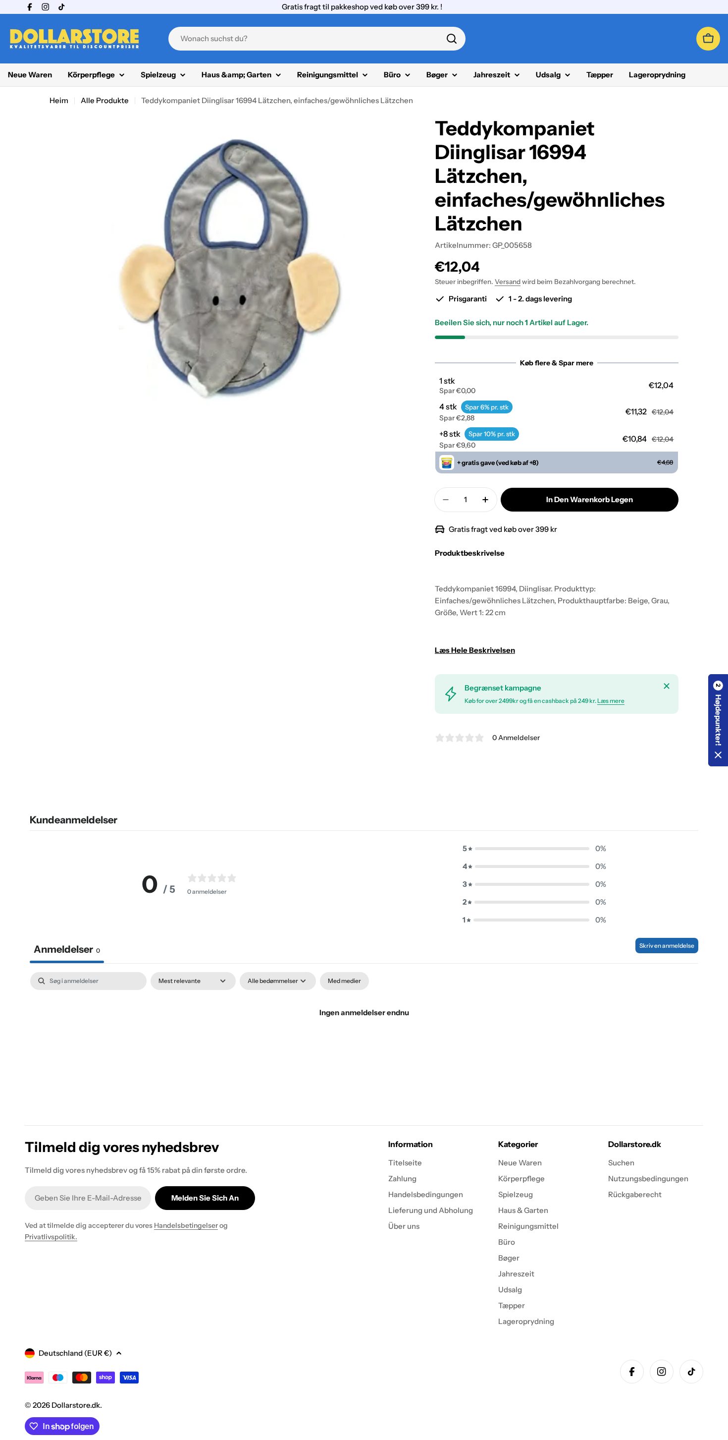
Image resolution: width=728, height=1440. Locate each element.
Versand (507, 282)
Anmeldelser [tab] (67, 949)
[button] (556, 385)
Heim (59, 100)
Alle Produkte (105, 100)
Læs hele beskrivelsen (475, 650)
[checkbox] (344, 981)
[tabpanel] (364, 1046)
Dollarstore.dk (76, 1405)
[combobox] (317, 39)
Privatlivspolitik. (51, 1236)
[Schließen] (666, 686)
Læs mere (610, 700)
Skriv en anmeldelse (666, 945)
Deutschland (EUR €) (75, 1353)
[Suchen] (452, 39)
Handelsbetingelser (186, 1225)
